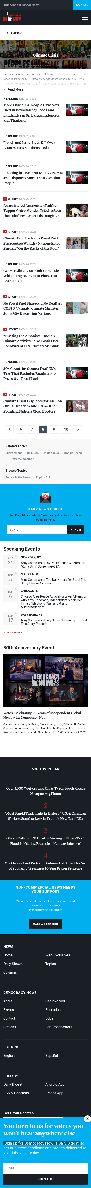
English (9, 1056)
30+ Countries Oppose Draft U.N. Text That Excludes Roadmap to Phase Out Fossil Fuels (29, 373)
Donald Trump (73, 452)
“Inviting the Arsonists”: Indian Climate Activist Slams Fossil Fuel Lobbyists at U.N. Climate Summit (31, 341)
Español (52, 1056)
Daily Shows (13, 964)
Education (53, 1010)
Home (8, 955)
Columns (10, 972)
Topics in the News (18, 477)
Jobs (49, 1018)
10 (66, 429)
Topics (51, 964)
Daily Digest (12, 1084)
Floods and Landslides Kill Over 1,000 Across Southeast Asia (29, 145)
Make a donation (45, 924)
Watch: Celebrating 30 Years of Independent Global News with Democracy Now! (42, 715)
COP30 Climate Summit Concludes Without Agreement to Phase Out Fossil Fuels (31, 275)
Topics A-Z (43, 477)
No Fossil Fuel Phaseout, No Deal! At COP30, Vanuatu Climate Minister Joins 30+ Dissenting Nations (32, 308)
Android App (55, 1084)
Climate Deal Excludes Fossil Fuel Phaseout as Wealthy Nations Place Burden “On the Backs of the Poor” (31, 243)
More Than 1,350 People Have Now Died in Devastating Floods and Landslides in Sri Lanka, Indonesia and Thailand (31, 112)
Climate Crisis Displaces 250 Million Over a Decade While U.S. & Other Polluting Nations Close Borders (32, 406)
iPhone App (54, 1093)
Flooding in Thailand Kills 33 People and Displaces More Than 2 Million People (33, 177)
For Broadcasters (59, 1027)
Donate (82, 4)
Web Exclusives (58, 955)
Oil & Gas (33, 452)
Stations (9, 1027)
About (7, 1001)
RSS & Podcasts (16, 1093)
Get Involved (55, 1001)
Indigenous (51, 452)
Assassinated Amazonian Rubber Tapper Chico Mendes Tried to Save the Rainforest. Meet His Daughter (32, 210)
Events (8, 1010)
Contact (9, 1018)
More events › (13, 632)
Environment (14, 452)
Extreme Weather (22, 459)
